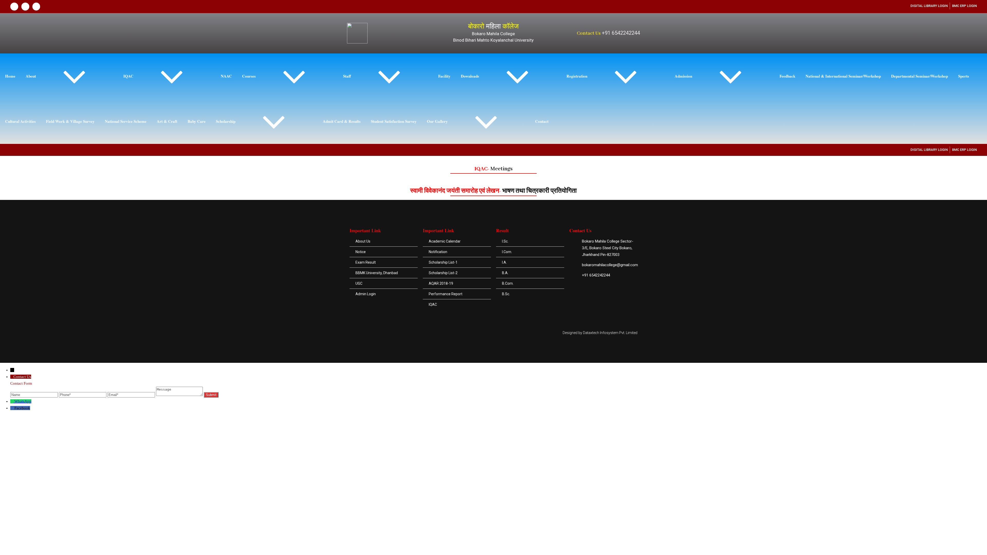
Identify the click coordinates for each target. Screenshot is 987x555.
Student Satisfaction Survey (394, 121)
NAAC (226, 76)
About (31, 76)
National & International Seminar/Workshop (843, 76)
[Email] (131, 395)
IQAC (128, 76)
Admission (683, 76)
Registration (576, 76)
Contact (542, 121)
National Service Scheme (126, 121)
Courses (249, 76)
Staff (347, 76)
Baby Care (197, 121)
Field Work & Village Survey (70, 121)
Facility (444, 76)
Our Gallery (437, 121)
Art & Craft (167, 121)
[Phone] (83, 395)
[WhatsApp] (12, 401)
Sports (963, 76)
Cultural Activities (20, 121)
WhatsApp (22, 401)
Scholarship (225, 121)
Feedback (787, 76)
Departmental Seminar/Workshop (919, 76)
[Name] (34, 395)
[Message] (180, 395)
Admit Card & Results (342, 121)
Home (10, 76)
